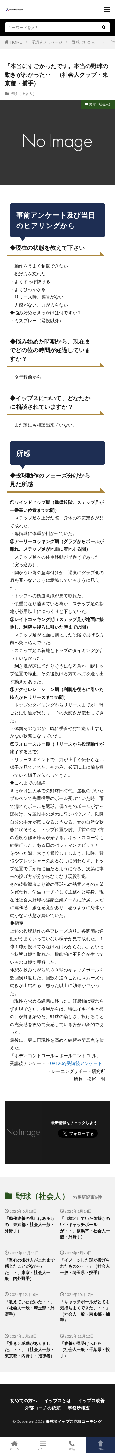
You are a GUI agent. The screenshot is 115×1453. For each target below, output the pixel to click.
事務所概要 (79, 1407)
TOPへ (100, 1448)
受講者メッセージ (47, 42)
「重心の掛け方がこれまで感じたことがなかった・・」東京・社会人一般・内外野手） (30, 1269)
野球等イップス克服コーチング (74, 1421)
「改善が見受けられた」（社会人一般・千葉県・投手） (85, 1349)
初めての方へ (23, 1400)
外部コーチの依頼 (43, 1407)
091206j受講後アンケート (76, 1063)
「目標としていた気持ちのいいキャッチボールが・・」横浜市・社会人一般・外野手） (85, 1228)
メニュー (43, 1448)
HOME (16, 42)
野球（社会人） (85, 42)
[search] (103, 27)
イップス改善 (91, 1400)
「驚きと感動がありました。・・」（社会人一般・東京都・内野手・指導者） (30, 1349)
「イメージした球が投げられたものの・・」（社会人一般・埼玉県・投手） (85, 1266)
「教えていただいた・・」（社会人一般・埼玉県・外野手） (30, 1308)
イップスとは (57, 1400)
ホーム (14, 1448)
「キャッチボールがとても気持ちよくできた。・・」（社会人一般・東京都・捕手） (85, 1311)
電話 (72, 1448)
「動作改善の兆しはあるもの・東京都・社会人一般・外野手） (30, 1224)
